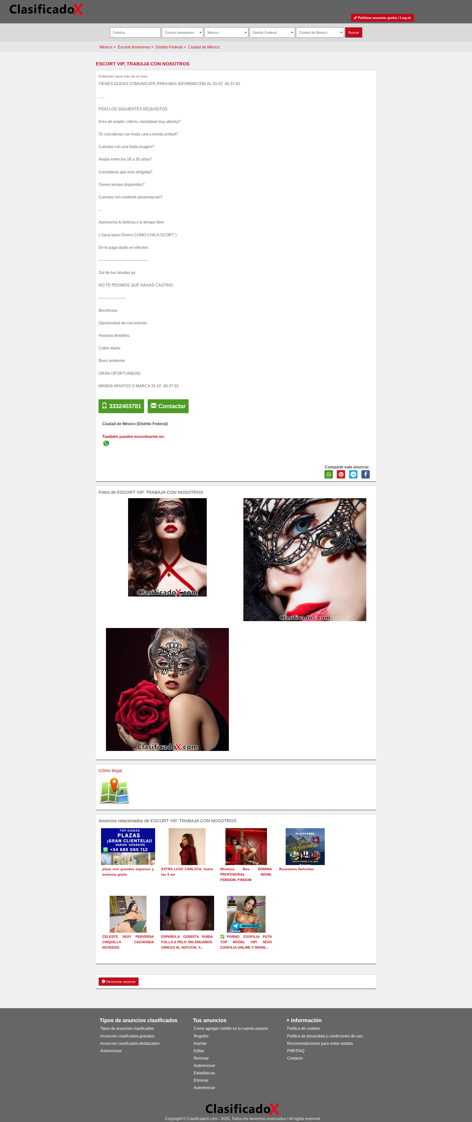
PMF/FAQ (295, 1051)
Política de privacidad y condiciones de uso (325, 1036)
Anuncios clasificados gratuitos (127, 1036)
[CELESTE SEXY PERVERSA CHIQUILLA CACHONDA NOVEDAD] (128, 923)
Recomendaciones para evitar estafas (320, 1043)
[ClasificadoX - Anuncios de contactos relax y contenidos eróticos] (242, 1109)
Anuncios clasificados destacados (130, 1043)
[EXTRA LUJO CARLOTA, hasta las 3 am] (187, 855)
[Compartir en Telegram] (353, 474)
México (106, 47)
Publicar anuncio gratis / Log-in (384, 18)
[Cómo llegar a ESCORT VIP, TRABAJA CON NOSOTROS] (114, 791)
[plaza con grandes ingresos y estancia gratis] (128, 855)
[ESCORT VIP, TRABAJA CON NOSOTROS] (106, 443)
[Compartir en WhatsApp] (328, 474)
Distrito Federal (169, 47)
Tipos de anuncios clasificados (127, 1028)
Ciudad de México (204, 47)
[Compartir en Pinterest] (341, 474)
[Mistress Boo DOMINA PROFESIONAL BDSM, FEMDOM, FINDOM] (246, 855)
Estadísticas (204, 1073)
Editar (199, 1051)
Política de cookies (303, 1028)
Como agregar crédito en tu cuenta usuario (231, 1028)
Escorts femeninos (134, 47)
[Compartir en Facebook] (365, 474)
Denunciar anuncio (120, 982)
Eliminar (201, 1080)
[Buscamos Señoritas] (305, 855)
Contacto (295, 1058)
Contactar (171, 406)
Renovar (201, 1058)
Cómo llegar (110, 770)
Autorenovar (111, 1051)
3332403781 (124, 406)
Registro (201, 1036)
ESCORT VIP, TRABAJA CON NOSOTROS (143, 63)
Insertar (200, 1043)
